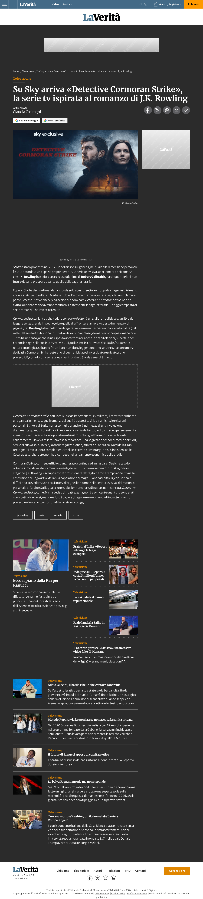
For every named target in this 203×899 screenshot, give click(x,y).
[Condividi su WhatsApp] (167, 110)
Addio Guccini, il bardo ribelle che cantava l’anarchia (84, 685)
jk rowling (23, 515)
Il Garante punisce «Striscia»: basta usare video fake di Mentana (102, 649)
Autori (98, 871)
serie (41, 515)
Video (55, 4)
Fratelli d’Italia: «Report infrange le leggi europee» (90, 550)
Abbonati (193, 4)
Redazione (114, 871)
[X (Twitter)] (97, 878)
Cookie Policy (118, 893)
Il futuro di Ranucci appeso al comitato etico (78, 754)
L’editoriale (81, 871)
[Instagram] (105, 878)
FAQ (128, 871)
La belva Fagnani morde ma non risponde (77, 781)
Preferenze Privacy (137, 893)
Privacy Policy (102, 893)
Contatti (140, 871)
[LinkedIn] (113, 878)
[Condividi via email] (176, 110)
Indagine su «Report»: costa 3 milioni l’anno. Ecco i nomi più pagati (89, 575)
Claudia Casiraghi (27, 112)
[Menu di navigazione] (4, 4)
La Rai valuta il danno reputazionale (88, 599)
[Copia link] (186, 110)
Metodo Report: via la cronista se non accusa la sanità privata (90, 719)
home (16, 71)
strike (75, 515)
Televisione (28, 71)
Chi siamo (63, 871)
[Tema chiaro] (141, 4)
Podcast (68, 4)
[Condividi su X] (157, 110)
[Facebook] (89, 878)
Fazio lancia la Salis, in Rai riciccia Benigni (89, 624)
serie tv (58, 515)
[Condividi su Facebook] (148, 110)
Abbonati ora (177, 870)
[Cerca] (13, 4)
